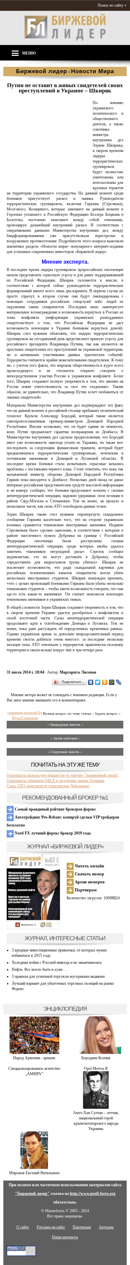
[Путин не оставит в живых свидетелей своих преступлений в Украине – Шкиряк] (48, 183)
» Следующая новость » (65, 752)
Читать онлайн (89, 865)
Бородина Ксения (95, 1058)
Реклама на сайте (51, 1227)
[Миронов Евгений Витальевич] (34, 1167)
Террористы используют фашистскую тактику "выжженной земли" (63, 775)
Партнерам (85, 889)
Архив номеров (89, 881)
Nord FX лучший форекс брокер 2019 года (52, 833)
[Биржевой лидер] (65, 39)
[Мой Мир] (111, 682)
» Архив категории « (65, 738)
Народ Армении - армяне (34, 1058)
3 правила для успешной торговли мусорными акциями (58, 976)
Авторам (106, 1227)
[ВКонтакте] (90, 682)
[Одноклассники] (104, 682)
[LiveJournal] (118, 682)
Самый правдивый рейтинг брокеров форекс (55, 809)
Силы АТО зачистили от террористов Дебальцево (48, 786)
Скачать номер (89, 873)
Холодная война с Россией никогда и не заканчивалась (57, 962)
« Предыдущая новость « (65, 724)
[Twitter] (97, 682)
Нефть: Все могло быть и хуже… (39, 969)
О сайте (22, 1227)
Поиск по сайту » (112, 5)
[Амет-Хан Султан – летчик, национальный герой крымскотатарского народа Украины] (96, 1107)
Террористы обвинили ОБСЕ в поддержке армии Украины (55, 780)
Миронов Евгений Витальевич (34, 1173)
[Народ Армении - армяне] (34, 1052)
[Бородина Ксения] (96, 1052)
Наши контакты (65, 1237)
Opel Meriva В (96, 1068)
